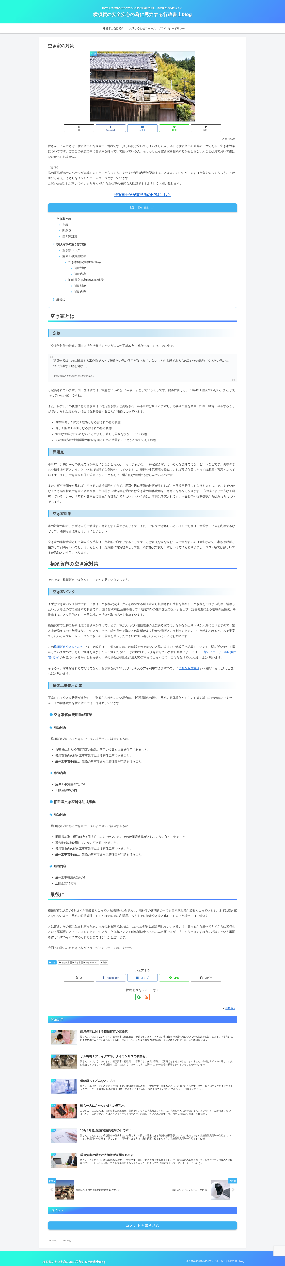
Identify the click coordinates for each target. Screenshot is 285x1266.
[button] (206, 128)
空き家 (78, 962)
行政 (54, 962)
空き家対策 (69, 236)
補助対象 (80, 268)
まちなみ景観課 (189, 668)
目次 (139, 207)
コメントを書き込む (142, 1225)
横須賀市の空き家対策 (71, 244)
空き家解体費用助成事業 (84, 262)
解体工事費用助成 (74, 256)
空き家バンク (71, 250)
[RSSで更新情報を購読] (146, 997)
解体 (105, 962)
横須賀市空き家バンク (69, 646)
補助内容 (80, 274)
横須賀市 (66, 962)
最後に (60, 299)
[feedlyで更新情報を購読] (138, 997)
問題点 (66, 230)
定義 (65, 224)
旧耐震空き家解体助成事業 (86, 280)
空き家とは (63, 218)
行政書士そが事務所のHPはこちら (142, 194)
